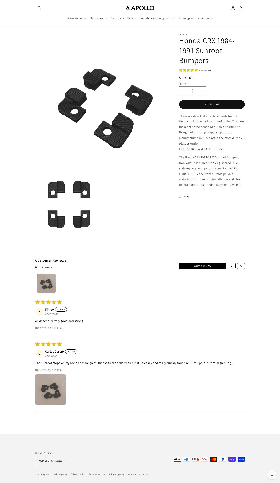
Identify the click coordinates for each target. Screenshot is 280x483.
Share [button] (186, 196)
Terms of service (97, 474)
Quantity (184, 83)
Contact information (138, 474)
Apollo (46, 474)
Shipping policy (116, 474)
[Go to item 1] (46, 283)
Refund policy (60, 474)
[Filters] (232, 266)
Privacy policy (78, 474)
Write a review (202, 266)
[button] (39, 8)
